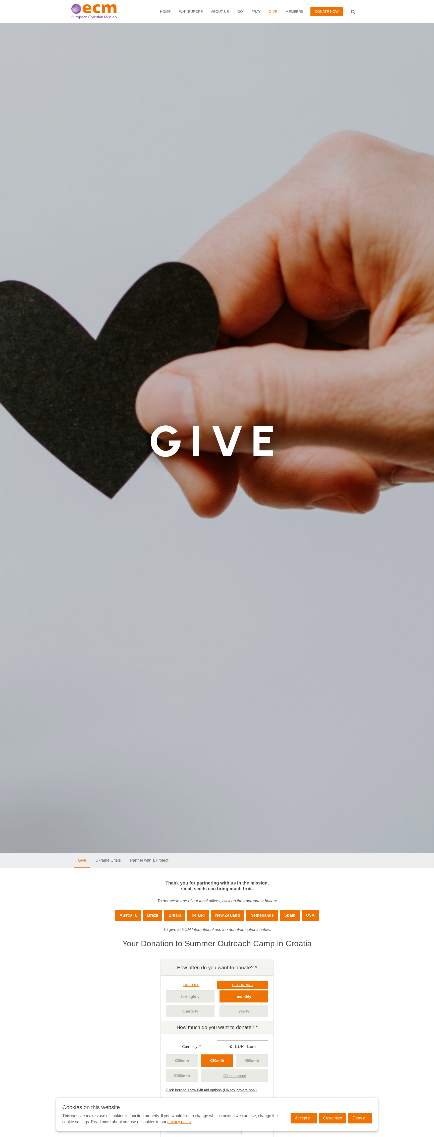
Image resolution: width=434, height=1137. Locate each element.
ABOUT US (220, 12)
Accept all (303, 1118)
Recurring (242, 985)
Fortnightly (190, 996)
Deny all (360, 1118)
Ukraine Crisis (108, 860)
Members (294, 12)
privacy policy (179, 1122)
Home (165, 12)
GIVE (273, 12)
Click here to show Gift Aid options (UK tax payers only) (211, 1090)
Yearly (244, 1011)
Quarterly (190, 1011)
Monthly (244, 996)
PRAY (255, 12)
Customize (332, 1118)
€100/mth (182, 1075)
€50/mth (252, 1060)
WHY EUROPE (191, 12)
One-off (191, 985)
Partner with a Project (149, 860)
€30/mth (217, 1060)
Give (82, 860)
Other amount (234, 1075)
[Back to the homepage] (99, 11)
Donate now (327, 12)
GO (240, 12)
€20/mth (182, 1060)
